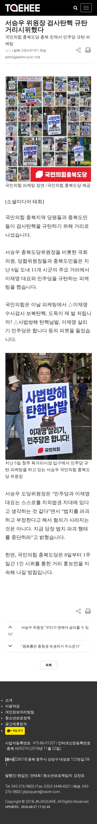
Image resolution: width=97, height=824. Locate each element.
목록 (49, 665)
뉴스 (8, 50)
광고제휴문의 (16, 724)
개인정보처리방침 (19, 712)
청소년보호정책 (18, 718)
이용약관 (12, 706)
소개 (8, 700)
